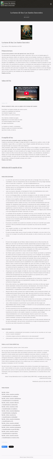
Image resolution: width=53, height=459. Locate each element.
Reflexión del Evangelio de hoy (12, 167)
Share (5, 446)
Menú (51, 4)
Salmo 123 (4, 103)
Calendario (4, 442)
